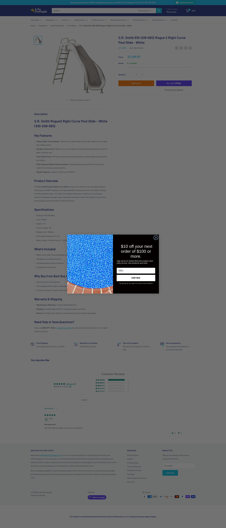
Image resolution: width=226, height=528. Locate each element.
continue (135, 278)
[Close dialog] (156, 238)
